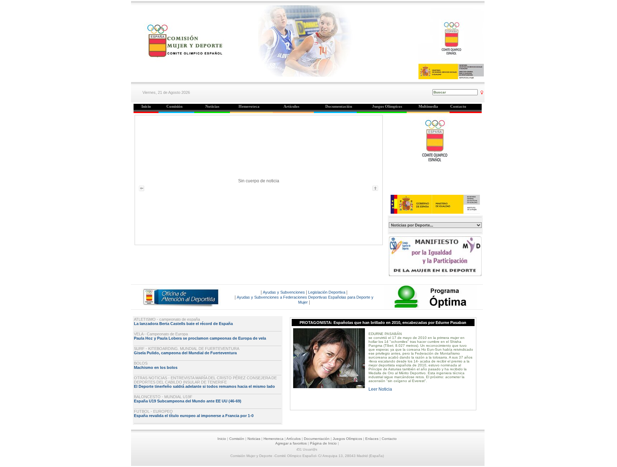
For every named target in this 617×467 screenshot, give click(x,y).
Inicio (221, 439)
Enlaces (371, 439)
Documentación (317, 439)
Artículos (293, 439)
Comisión (236, 439)
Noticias (253, 439)
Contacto (389, 439)
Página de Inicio (323, 443)
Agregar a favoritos (291, 443)
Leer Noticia (380, 389)
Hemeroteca (274, 439)
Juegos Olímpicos (347, 439)
